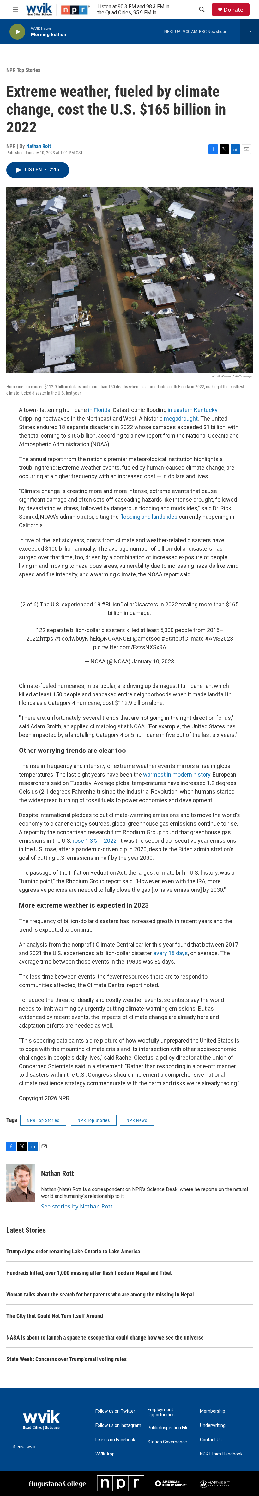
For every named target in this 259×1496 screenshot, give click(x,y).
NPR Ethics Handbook (221, 1454)
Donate (233, 9)
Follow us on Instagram (118, 1425)
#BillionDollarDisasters (130, 604)
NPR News (136, 1120)
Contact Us (211, 1439)
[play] (17, 31)
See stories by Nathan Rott (77, 1206)
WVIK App (105, 1454)
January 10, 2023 (153, 661)
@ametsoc (146, 638)
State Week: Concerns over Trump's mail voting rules (66, 1359)
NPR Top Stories (23, 70)
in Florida (99, 410)
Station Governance (167, 1442)
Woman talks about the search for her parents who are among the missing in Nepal (100, 1294)
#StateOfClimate (182, 638)
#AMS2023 (219, 638)
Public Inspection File (168, 1427)
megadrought (181, 418)
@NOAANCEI (115, 638)
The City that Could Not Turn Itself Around (54, 1316)
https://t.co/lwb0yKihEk (69, 638)
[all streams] (249, 31)
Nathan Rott (38, 146)
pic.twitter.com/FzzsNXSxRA (129, 647)
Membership (212, 1411)
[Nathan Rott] (20, 1183)
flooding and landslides (148, 516)
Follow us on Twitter (115, 1411)
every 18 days (170, 953)
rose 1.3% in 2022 (95, 840)
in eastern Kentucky (192, 410)
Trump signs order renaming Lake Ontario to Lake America (73, 1251)
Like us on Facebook (115, 1439)
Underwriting (213, 1425)
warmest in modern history (176, 774)
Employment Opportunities (161, 1412)
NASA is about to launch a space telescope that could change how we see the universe (105, 1337)
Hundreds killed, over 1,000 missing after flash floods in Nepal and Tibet (89, 1273)
